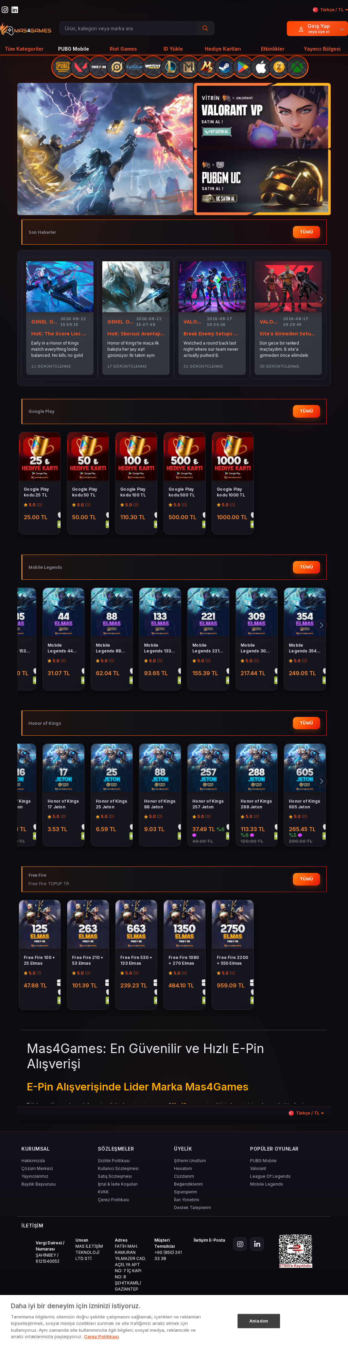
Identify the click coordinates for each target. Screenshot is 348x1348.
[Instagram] (240, 1244)
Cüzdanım (184, 1176)
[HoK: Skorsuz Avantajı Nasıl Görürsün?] (136, 286)
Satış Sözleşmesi (115, 1176)
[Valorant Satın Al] (80, 66)
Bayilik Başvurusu (38, 1184)
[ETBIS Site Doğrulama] (295, 1251)
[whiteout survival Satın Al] (152, 66)
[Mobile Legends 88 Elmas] (112, 613)
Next (179, 142)
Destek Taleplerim (192, 1207)
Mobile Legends (266, 1184)
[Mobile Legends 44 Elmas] (63, 613)
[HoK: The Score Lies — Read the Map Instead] (59, 286)
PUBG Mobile (263, 1160)
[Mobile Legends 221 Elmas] (208, 613)
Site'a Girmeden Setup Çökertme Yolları (288, 333)
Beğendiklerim (188, 1184)
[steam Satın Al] (225, 66)
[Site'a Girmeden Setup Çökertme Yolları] (288, 286)
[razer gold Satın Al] (279, 66)
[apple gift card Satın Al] (261, 66)
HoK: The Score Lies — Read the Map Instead (59, 333)
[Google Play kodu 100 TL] (136, 457)
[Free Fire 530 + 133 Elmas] (136, 925)
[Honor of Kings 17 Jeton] (63, 769)
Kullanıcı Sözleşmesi (118, 1168)
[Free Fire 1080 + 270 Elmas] (184, 925)
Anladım (258, 1321)
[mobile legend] (107, 149)
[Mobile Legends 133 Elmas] (160, 613)
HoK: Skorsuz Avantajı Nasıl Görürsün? (135, 333)
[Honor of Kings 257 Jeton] (208, 769)
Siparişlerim (185, 1191)
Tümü (306, 231)
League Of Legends (270, 1176)
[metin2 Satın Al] (207, 66)
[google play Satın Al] (243, 66)
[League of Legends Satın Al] (170, 66)
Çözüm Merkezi (37, 1168)
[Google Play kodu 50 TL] (88, 457)
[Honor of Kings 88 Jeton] (160, 769)
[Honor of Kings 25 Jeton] (112, 769)
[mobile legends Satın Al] (189, 66)
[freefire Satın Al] (98, 66)
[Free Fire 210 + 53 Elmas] (88, 925)
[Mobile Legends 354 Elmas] (305, 613)
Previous (30, 142)
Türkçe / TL (332, 9)
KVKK (103, 1191)
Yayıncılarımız (34, 1176)
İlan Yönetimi (186, 1199)
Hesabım (183, 1168)
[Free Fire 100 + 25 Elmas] (39, 925)
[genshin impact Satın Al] (134, 66)
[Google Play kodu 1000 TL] (233, 457)
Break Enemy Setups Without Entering (212, 333)
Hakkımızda (33, 1160)
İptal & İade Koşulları (118, 1184)
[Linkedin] (257, 1244)
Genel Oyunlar (44, 322)
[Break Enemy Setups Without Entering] (212, 286)
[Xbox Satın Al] (297, 66)
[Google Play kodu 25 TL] (39, 457)
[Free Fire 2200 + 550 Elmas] (233, 925)
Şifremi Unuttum (190, 1160)
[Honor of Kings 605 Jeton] (305, 769)
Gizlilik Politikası (114, 1160)
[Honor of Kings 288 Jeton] (256, 769)
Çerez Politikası (113, 1199)
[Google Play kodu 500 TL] (184, 457)
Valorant (194, 322)
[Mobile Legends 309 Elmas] (256, 613)
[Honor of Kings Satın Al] (116, 66)
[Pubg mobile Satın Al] (62, 66)
